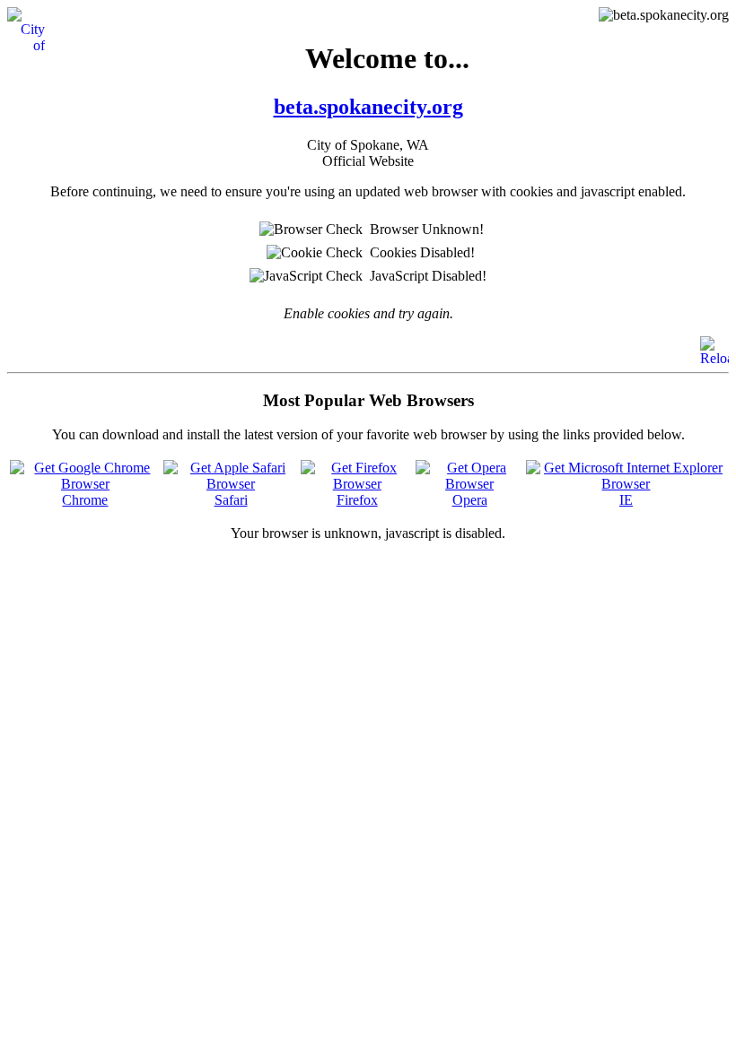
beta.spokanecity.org (368, 106)
